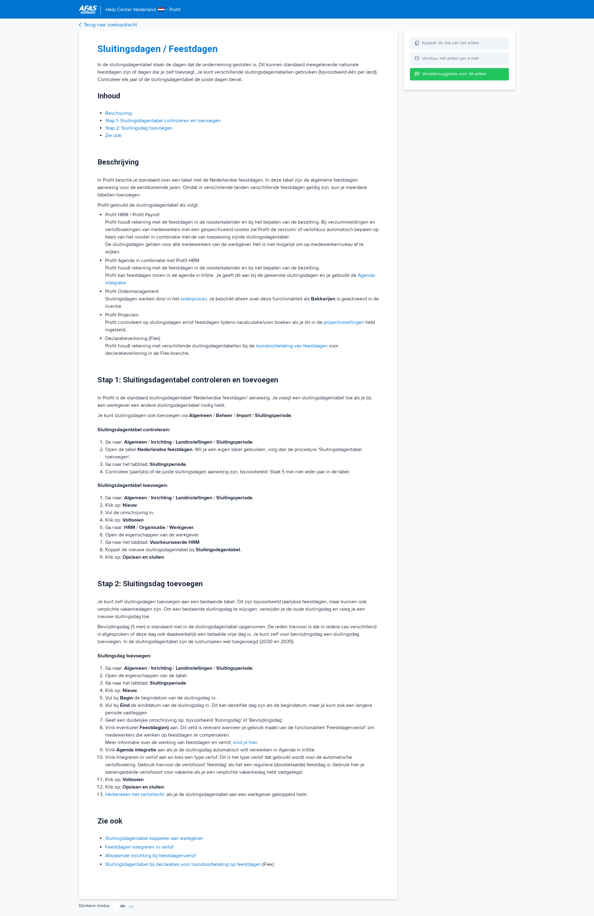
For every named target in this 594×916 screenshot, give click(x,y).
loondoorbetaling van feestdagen (292, 346)
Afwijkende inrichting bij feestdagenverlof (150, 856)
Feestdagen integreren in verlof (139, 847)
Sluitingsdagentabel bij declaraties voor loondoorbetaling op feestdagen (183, 864)
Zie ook (113, 135)
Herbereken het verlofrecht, (135, 794)
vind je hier (245, 742)
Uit (131, 906)
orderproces (194, 299)
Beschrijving (118, 113)
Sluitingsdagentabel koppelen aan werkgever (154, 838)
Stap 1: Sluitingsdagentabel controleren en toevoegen (163, 121)
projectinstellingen (344, 322)
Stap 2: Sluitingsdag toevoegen (139, 128)
